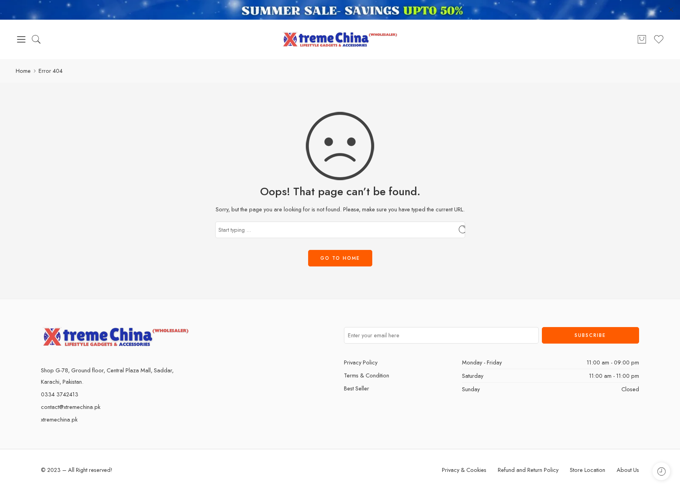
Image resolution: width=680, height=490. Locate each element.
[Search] (36, 39)
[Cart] (641, 39)
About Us (628, 470)
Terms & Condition (366, 375)
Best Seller (356, 388)
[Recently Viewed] (661, 471)
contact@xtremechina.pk (70, 407)
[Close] (671, 10)
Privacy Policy (360, 362)
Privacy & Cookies (464, 470)
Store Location (587, 470)
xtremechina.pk (59, 419)
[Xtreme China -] (340, 39)
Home (23, 71)
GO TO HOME (340, 258)
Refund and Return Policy (528, 470)
